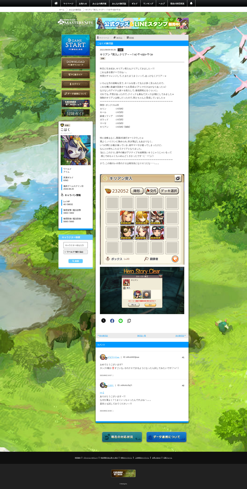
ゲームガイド (75, 113)
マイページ (68, 3)
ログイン (75, 84)
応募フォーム (168, 458)
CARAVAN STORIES (123, 473)
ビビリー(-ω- (113, 357)
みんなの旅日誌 (119, 3)
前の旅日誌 (103, 335)
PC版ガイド (75, 74)
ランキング (148, 3)
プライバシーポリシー (90, 458)
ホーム (61, 9)
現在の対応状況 (177, 3)
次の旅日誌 (180, 335)
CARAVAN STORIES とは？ (75, 103)
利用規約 (78, 458)
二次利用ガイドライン (142, 458)
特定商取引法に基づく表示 (109, 458)
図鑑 (132, 37)
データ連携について (75, 94)
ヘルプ (162, 3)
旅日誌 (119, 37)
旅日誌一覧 (141, 335)
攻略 (102, 58)
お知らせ (83, 3)
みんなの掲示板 (99, 3)
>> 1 (102, 392)
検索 (77, 261)
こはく (111, 385)
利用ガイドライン (126, 458)
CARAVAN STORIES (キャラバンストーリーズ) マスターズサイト (75, 23)
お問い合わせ (156, 458)
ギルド (135, 3)
